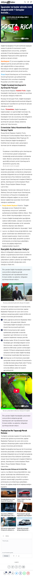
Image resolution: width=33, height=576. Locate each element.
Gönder (6, 556)
